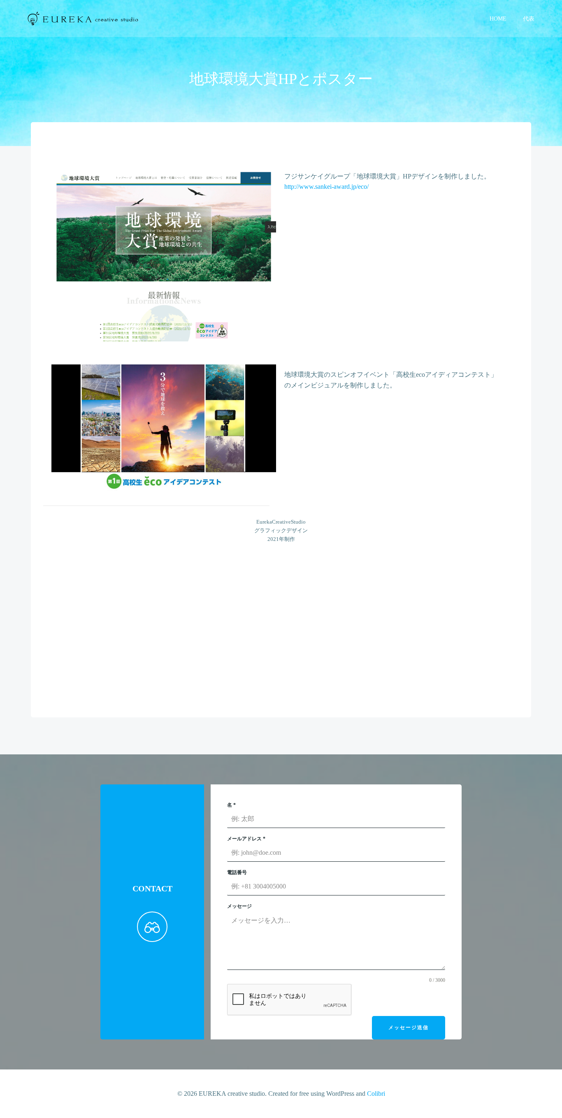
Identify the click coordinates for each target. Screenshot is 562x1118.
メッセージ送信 (408, 1027)
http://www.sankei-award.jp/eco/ (326, 186)
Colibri (376, 1093)
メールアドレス (246, 839)
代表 (528, 19)
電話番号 (237, 872)
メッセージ (239, 906)
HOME (498, 19)
